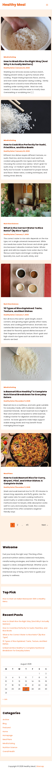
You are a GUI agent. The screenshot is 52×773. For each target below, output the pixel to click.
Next (45, 525)
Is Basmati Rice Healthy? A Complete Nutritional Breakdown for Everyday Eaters (25, 394)
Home (5, 731)
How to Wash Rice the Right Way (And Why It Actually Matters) (26, 63)
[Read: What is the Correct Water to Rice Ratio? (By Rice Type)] (26, 200)
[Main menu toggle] (47, 4)
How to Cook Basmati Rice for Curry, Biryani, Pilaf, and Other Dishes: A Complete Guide (25, 480)
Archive (6, 719)
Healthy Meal (14, 4)
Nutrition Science (11, 224)
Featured (7, 727)
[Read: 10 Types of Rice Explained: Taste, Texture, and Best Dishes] (26, 280)
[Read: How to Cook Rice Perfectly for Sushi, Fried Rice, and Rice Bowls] (26, 116)
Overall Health (9, 751)
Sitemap (40, 766)
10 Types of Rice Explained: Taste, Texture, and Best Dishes (23, 310)
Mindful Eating (10, 57)
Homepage (8, 735)
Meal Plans (8, 473)
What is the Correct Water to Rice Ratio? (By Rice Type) (23, 229)
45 (27, 525)
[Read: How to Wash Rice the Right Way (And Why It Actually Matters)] (26, 33)
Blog (5, 723)
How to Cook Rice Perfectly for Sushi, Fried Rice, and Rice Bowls (25, 146)
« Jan (5, 699)
